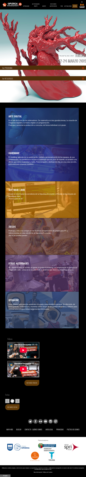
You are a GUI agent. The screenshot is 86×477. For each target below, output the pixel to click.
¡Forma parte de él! (15, 199)
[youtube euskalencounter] (45, 421)
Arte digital (15, 116)
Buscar (18, 429)
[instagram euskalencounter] (50, 421)
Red (62, 6)
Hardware (14, 153)
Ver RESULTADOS (7, 78)
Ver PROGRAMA (7, 68)
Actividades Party (36, 5)
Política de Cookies (73, 429)
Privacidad (60, 429)
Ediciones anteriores (53, 5)
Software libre (16, 190)
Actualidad (68, 6)
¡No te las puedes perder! (17, 235)
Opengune (26, 6)
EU (82, 2)
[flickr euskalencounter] (40, 421)
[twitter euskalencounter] (30, 421)
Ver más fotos (12, 407)
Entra (75, 6)
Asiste (44, 6)
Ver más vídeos (32, 383)
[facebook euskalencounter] (35, 421)
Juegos (12, 226)
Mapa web (10, 429)
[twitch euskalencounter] (55, 421)
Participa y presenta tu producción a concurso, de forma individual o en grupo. (37, 125)
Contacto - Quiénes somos (33, 429)
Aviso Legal (49, 429)
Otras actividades (18, 263)
